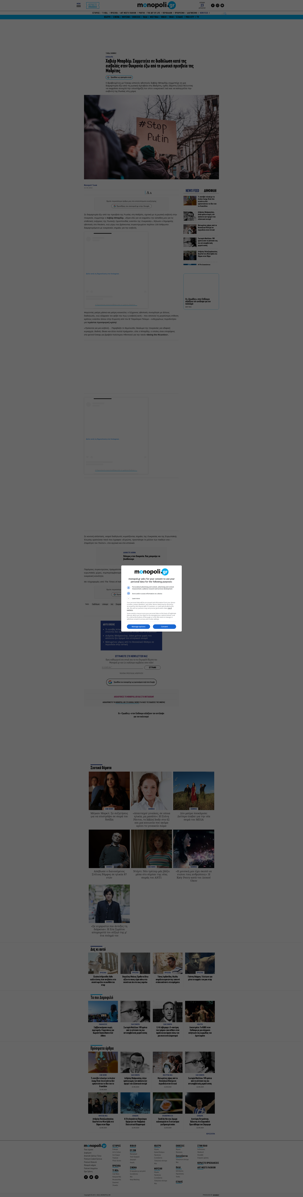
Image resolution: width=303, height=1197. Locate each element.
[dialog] (151, 598)
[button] (151, 598)
